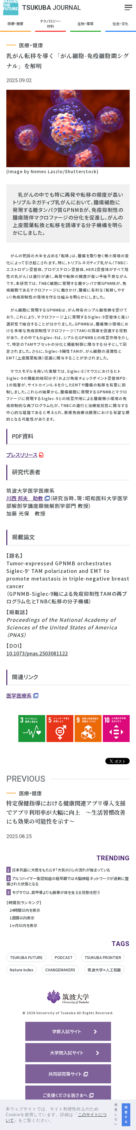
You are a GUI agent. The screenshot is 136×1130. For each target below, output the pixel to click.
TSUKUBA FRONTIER (102, 957)
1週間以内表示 (21, 917)
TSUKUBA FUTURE (26, 957)
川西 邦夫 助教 (24, 498)
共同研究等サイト (65, 1074)
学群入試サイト (66, 1031)
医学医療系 (19, 695)
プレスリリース (21, 454)
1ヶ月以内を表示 (23, 925)
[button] (56, 1121)
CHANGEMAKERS (60, 969)
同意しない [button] (115, 1114)
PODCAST (64, 957)
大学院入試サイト (66, 1052)
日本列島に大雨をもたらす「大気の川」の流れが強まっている (61, 869)
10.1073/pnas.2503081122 (37, 653)
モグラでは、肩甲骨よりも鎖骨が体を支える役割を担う (56, 892)
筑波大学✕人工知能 (104, 969)
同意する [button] (126, 1114)
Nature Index (21, 969)
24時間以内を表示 (24, 910)
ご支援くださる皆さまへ (65, 1095)
